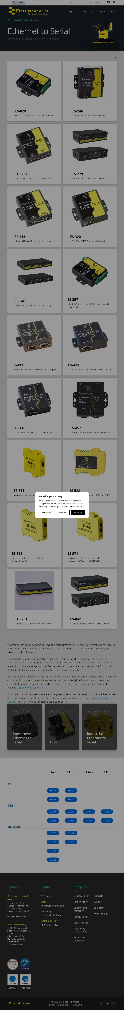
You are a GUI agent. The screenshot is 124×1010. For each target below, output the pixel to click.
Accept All (78, 512)
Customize (46, 512)
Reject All (62, 512)
